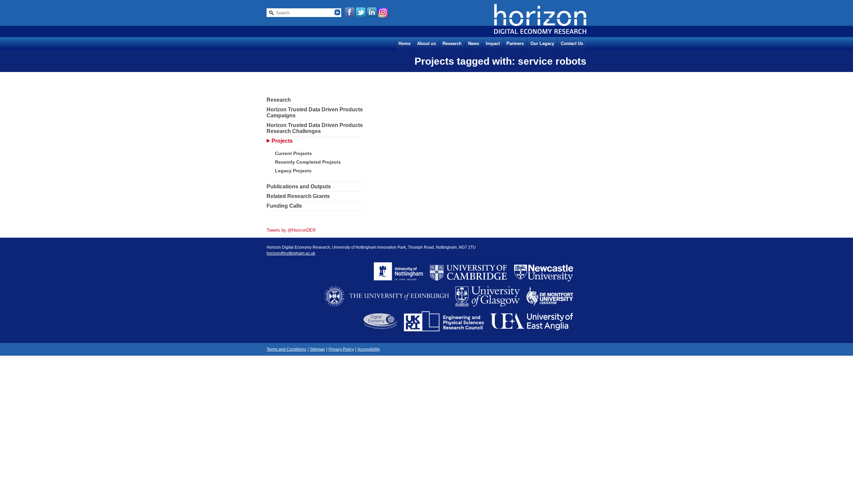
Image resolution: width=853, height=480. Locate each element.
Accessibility (369, 349)
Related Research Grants (298, 196)
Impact (493, 43)
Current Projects (293, 153)
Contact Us (572, 43)
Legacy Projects (293, 170)
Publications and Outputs (299, 186)
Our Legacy (542, 43)
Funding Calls (284, 206)
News (473, 43)
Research (451, 43)
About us (426, 43)
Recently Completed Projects (308, 162)
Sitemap (317, 349)
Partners (515, 43)
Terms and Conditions (286, 349)
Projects (282, 141)
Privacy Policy (341, 349)
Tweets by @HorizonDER (291, 230)
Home (405, 43)
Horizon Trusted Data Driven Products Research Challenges (315, 128)
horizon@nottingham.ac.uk (291, 253)
